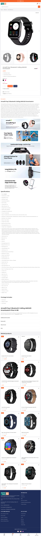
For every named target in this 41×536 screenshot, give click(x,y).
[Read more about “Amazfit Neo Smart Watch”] (39, 337)
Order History (23, 513)
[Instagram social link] (19, 1)
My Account (23, 515)
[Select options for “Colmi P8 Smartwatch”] (19, 388)
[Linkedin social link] (23, 1)
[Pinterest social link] (22, 1)
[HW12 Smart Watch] (30, 421)
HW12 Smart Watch (25, 432)
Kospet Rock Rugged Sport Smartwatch (9, 457)
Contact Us (23, 496)
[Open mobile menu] (40, 4)
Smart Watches (10, 9)
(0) (6, 357)
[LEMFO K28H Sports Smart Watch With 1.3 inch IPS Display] (30, 446)
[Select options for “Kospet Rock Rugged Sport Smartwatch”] (19, 439)
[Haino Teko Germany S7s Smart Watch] (10, 421)
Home (2, 9)
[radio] (3, 80)
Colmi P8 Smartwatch (6, 407)
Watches (5, 9)
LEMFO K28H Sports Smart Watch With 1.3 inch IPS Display (30, 458)
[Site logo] (3, 3)
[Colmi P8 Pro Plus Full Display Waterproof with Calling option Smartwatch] (30, 370)
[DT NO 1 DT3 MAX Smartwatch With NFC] (30, 396)
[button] (2, 31)
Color (4, 78)
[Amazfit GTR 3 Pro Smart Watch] (10, 345)
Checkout (22, 522)
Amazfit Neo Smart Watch (26, 355)
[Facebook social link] (17, 1)
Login (22, 517)
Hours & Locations (24, 500)
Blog (22, 498)
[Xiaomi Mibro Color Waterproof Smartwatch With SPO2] (10, 473)
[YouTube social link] (20, 1)
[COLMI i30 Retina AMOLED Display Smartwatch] (10, 370)
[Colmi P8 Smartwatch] (10, 396)
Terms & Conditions (4, 517)
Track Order (23, 524)
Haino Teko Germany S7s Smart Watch (9, 432)
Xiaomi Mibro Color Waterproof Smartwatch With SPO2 (10, 484)
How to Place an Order (4, 513)
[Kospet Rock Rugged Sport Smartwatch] (10, 446)
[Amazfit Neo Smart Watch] (30, 345)
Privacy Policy (3, 515)
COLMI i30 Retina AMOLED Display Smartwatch (10, 381)
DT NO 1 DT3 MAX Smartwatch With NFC (29, 407)
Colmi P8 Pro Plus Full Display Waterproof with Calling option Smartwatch (30, 382)
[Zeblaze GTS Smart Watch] (30, 473)
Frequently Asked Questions (26, 502)
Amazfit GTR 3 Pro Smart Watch (8, 355)
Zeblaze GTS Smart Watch (26, 483)
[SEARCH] (39, 7)
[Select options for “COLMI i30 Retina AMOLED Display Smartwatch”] (19, 362)
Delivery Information (4, 519)
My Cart (22, 519)
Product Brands (23, 504)
